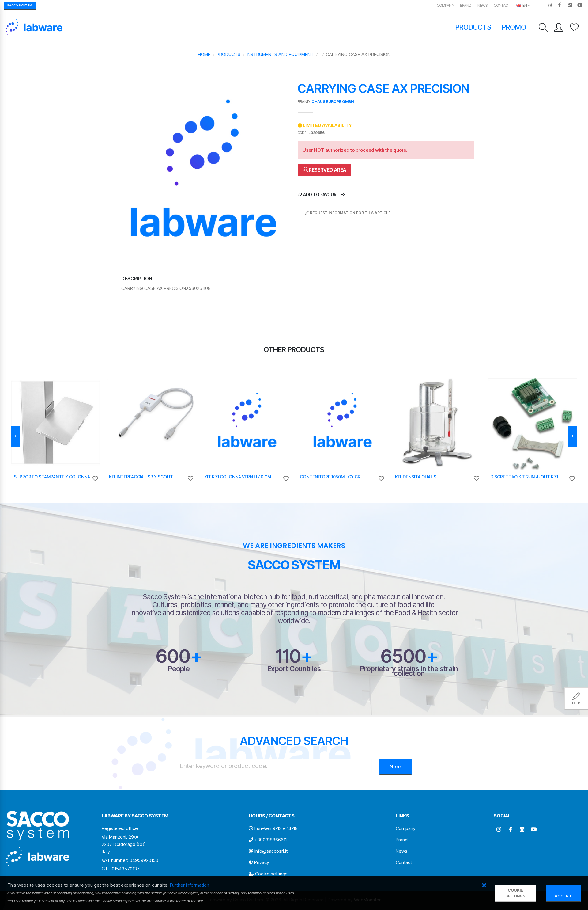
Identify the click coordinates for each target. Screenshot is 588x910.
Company (445, 5)
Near (395, 766)
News (482, 5)
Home (204, 54)
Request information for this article (349, 213)
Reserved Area (327, 170)
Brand (465, 5)
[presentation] (15, 436)
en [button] (524, 5)
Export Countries (294, 668)
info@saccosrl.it (271, 851)
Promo (514, 27)
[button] (484, 885)
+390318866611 (270, 840)
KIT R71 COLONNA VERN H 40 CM (237, 476)
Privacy (261, 862)
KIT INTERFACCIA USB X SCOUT (141, 476)
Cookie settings (271, 874)
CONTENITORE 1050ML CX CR (330, 476)
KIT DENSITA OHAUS (415, 476)
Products (473, 27)
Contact (502, 5)
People (179, 668)
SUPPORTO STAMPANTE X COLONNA (52, 476)
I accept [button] (563, 893)
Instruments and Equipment (280, 54)
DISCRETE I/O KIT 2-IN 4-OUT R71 (524, 476)
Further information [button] (189, 885)
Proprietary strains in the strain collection (409, 671)
